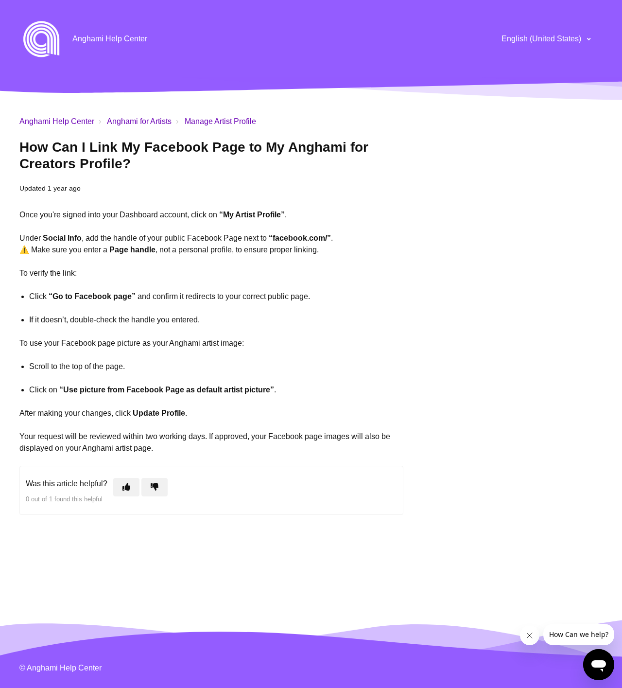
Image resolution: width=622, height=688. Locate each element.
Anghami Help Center (56, 121)
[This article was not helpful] (154, 487)
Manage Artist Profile (220, 121)
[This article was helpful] (126, 487)
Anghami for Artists (139, 121)
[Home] (41, 39)
